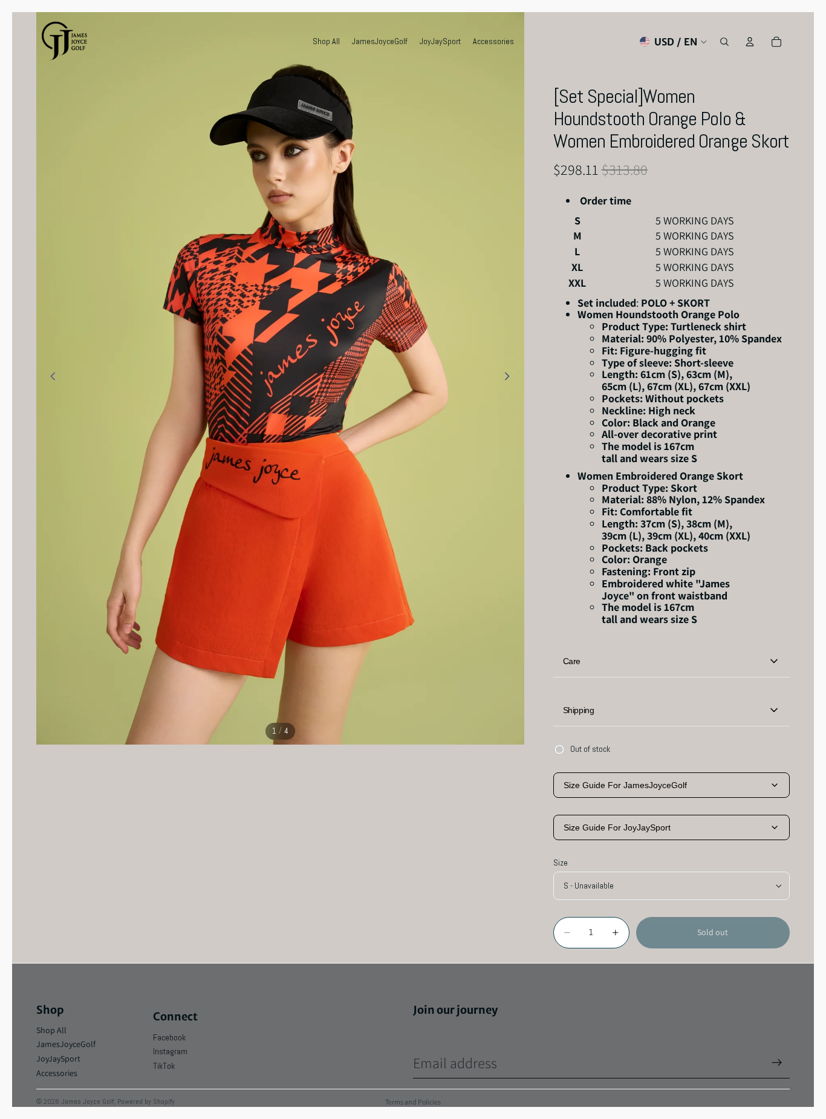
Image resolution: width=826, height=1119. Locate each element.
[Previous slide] (49, 378)
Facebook (169, 1037)
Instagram (170, 1051)
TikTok (164, 1065)
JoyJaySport (58, 1058)
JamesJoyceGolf (66, 1044)
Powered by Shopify (146, 1101)
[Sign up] (777, 1062)
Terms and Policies (413, 1101)
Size (560, 862)
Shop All (51, 1030)
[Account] (750, 41)
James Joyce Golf (87, 1101)
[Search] (724, 41)
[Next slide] (511, 378)
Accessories (56, 1073)
